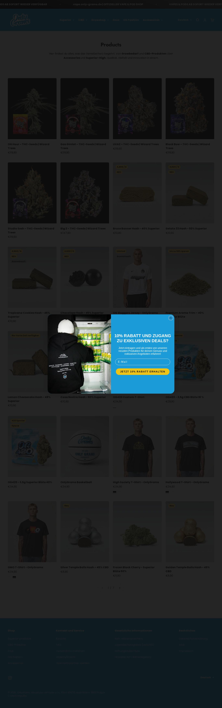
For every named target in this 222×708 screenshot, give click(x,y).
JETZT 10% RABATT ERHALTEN (142, 371)
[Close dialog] (171, 318)
